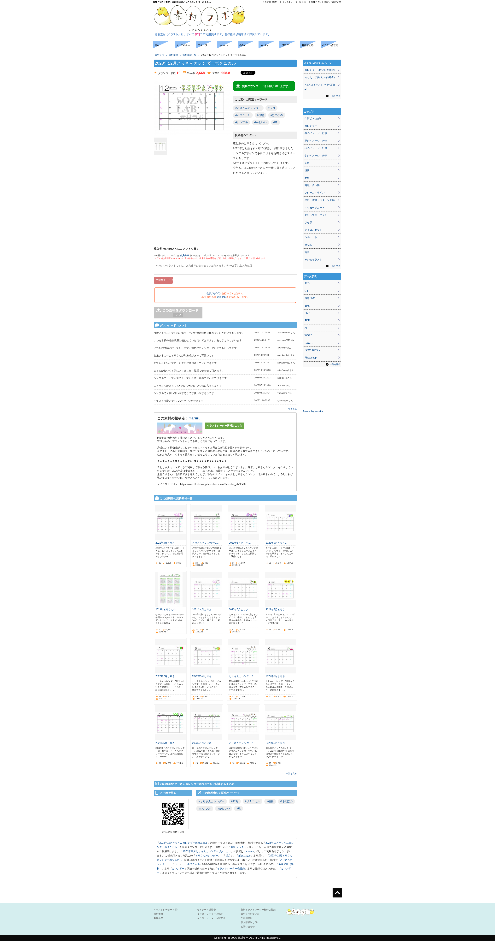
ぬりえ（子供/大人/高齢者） (320, 77)
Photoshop (311, 357)
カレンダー (178, 868)
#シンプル (241, 122)
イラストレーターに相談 (210, 914)
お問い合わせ (248, 926)
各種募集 (158, 918)
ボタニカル (244, 855)
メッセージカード (315, 207)
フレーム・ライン (315, 192)
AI (306, 328)
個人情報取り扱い (250, 922)
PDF (307, 320)
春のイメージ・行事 (316, 133)
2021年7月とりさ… (277, 609)
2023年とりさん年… (166, 609)
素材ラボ (159, 55)
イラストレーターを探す (166, 909)
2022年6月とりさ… (277, 676)
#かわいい (260, 122)
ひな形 (308, 222)
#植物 (260, 115)
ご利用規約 (246, 918)
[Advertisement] (297, 12)
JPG (307, 283)
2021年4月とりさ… (203, 609)
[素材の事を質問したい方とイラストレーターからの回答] (248, 47)
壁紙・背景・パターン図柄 (320, 200)
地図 (307, 252)
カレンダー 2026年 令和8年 (320, 69)
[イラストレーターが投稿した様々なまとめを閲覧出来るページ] (227, 47)
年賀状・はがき (313, 118)
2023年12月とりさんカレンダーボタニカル (183, 842)
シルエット (311, 237)
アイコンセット (313, 229)
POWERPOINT (313, 350)
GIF (307, 290)
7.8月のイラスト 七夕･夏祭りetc (321, 87)
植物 (307, 170)
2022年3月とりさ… (240, 609)
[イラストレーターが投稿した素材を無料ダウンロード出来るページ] (164, 47)
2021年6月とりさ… (240, 542)
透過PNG (310, 298)
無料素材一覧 (189, 55)
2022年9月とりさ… (277, 542)
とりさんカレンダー (206, 855)
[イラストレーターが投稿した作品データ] (269, 47)
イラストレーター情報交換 (211, 918)
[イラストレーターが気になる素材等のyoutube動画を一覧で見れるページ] (310, 47)
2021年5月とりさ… (166, 743)
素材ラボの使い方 (332, 2)
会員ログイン (315, 2)
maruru (195, 418)
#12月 (271, 107)
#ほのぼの (277, 115)
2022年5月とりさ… (203, 676)
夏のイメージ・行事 (316, 140)
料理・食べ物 (312, 185)
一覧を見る (291, 409)
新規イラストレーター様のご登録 (258, 909)
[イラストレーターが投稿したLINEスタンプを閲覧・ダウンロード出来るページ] (206, 47)
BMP (307, 313)
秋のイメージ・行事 (316, 148)
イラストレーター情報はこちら (224, 425)
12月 (228, 855)
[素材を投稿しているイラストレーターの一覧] (185, 47)
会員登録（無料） (270, 2)
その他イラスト (313, 259)
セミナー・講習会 (206, 909)
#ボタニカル (242, 115)
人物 (307, 163)
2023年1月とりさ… (203, 743)
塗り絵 (308, 244)
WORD (308, 335)
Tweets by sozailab (313, 411)
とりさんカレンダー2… (205, 542)
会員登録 (184, 255)
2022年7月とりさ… (166, 676)
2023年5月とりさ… (277, 743)
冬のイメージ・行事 (316, 155)
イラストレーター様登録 (294, 2)
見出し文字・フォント (317, 215)
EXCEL (309, 342)
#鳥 (275, 122)
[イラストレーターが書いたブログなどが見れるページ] (289, 47)
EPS (307, 305)
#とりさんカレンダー (248, 107)
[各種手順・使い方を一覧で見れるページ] (331, 47)
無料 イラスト (238, 847)
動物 (307, 177)
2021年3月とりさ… (166, 542)
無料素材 (173, 55)
